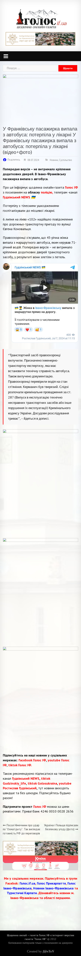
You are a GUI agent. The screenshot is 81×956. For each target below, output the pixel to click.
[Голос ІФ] (41, 18)
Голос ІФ (71, 187)
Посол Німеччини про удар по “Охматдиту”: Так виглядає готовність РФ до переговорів (21, 829)
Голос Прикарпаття (51, 883)
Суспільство (65, 160)
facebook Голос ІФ (32, 760)
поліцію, (47, 192)
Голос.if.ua (27, 883)
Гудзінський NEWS (25, 778)
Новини (54, 160)
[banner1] (40, 38)
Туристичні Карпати (22, 893)
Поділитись (14, 159)
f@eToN (48, 951)
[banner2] (40, 863)
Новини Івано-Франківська (53, 888)
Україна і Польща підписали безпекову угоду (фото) (61, 827)
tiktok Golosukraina (42, 783)
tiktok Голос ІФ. (20, 765)
